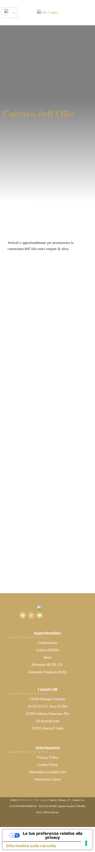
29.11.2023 (15, 281)
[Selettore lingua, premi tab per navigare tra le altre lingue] (9, 12)
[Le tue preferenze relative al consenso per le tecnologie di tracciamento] (86, 843)
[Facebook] (22, 615)
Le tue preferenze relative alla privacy (52, 835)
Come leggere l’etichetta (30, 295)
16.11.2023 (15, 529)
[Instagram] (31, 615)
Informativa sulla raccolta (31, 845)
